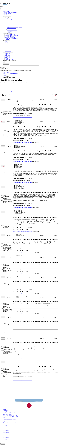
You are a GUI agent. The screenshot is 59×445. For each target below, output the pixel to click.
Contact (12, 85)
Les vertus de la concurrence (10, 34)
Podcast (6, 58)
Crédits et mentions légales (7, 414)
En (0, 9)
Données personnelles (7, 420)
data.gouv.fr (50, 83)
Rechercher (3, 67)
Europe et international (11, 28)
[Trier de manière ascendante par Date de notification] (9, 95)
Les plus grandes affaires (9, 36)
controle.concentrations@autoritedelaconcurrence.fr (22, 117)
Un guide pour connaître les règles (11, 38)
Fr (0, 7)
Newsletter (5, 14)
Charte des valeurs (10, 20)
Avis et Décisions (8, 51)
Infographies (7, 55)
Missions (9, 18)
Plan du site (5, 411)
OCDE (4, 417)
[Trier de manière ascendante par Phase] (56, 95)
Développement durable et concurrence (12, 45)
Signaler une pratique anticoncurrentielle (10, 12)
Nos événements (8, 53)
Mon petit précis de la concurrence (11, 35)
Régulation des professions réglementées (14, 27)
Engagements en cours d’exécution (9, 91)
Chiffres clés (9, 19)
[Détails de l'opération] (3, 100)
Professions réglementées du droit (11, 41)
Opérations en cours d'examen (8, 89)
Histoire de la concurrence (10, 37)
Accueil (4, 75)
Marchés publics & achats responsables (10, 422)
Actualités (7, 54)
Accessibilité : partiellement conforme (9, 412)
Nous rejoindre (5, 410)
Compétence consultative (11, 26)
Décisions (4, 90)
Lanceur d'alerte (6, 11)
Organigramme (10, 31)
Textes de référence (8, 46)
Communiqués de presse (9, 59)
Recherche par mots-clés (7, 60)
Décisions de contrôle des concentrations (12, 50)
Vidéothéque (7, 57)
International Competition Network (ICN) (10, 416)
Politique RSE (10, 21)
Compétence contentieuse (12, 23)
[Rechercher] (4, 62)
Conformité (7, 39)
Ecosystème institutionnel (12, 30)
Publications (7, 56)
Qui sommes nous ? (6, 16)
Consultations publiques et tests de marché (12, 44)
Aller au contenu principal (5, 0)
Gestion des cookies (6, 421)
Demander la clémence (7, 13)
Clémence (7, 43)
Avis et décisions (6, 40)
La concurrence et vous (7, 33)
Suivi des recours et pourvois (10, 42)
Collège (8, 32)
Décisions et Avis (6, 72)
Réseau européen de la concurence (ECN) (10, 415)
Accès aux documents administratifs (9, 419)
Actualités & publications (7, 52)
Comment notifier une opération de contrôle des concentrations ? (16, 47)
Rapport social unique (7, 423)
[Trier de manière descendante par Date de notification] (10, 95)
